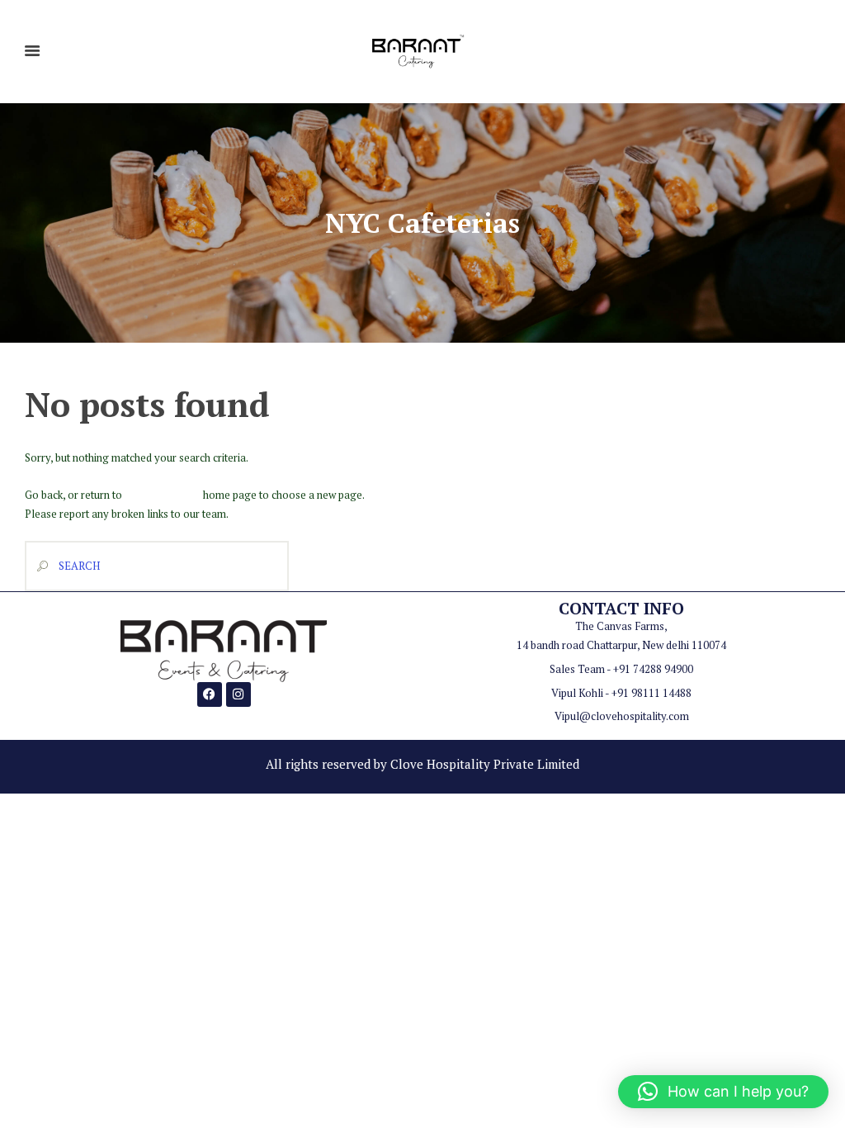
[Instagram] (238, 694)
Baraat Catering (163, 494)
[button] (723, 1091)
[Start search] (38, 566)
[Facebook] (209, 694)
